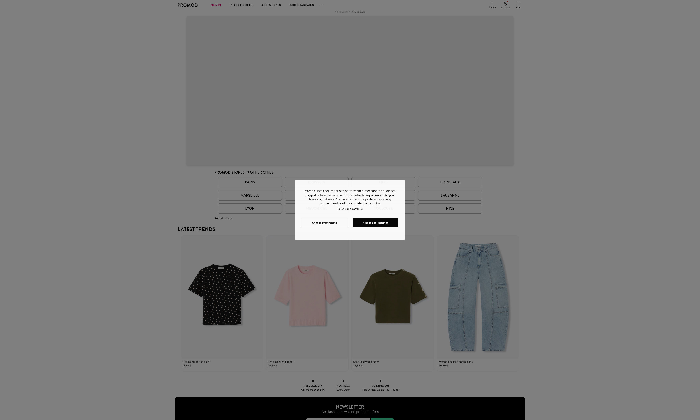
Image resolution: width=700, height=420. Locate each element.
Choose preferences (324, 222)
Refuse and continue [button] (350, 209)
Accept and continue (375, 222)
